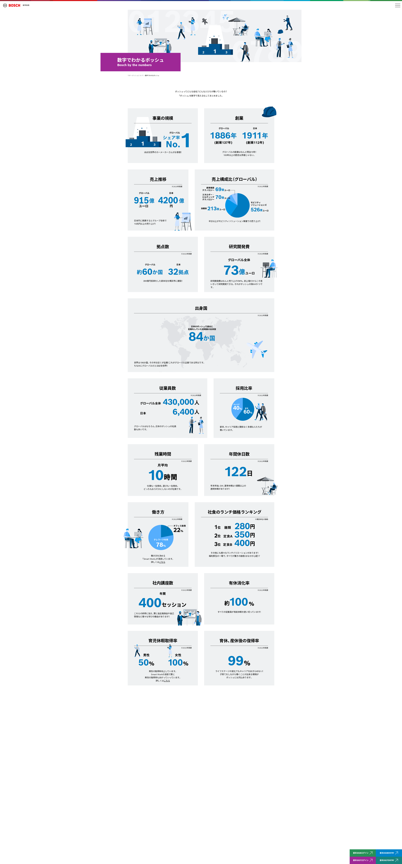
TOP (129, 75)
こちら (162, 562)
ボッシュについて (137, 75)
